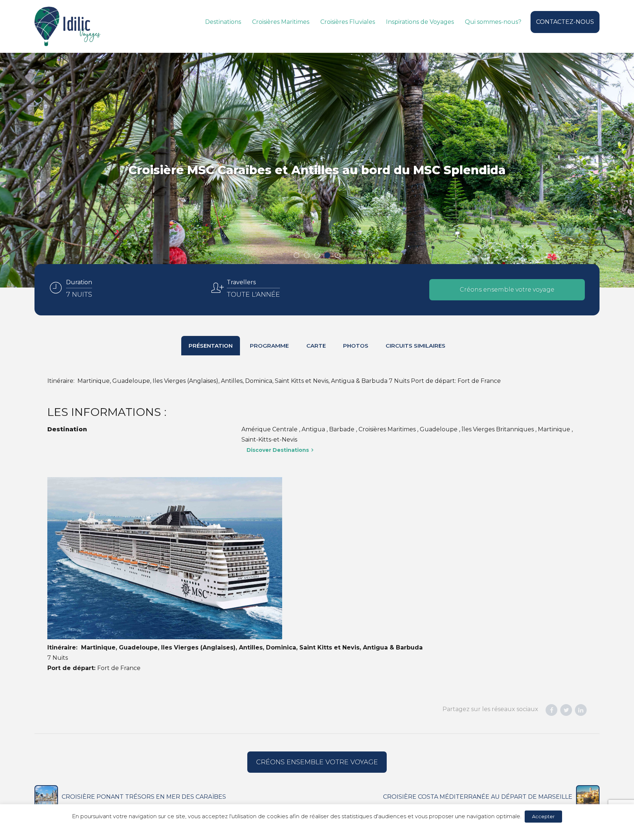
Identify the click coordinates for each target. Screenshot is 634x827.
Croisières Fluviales (347, 21)
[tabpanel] (317, 170)
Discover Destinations (278, 450)
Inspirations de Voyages (420, 21)
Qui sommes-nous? (493, 21)
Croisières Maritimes (280, 21)
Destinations (223, 21)
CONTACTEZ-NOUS (565, 21)
